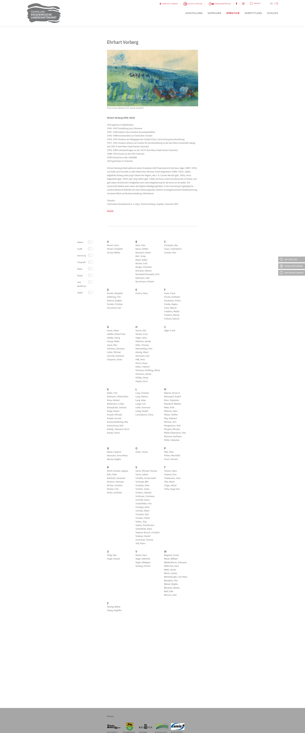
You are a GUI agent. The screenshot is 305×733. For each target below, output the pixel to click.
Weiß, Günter (170, 569)
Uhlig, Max (112, 555)
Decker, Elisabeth (115, 293)
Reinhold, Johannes (116, 478)
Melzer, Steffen (171, 414)
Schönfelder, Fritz (143, 503)
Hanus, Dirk (140, 330)
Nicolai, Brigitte (114, 459)
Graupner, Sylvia (114, 359)
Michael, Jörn (170, 421)
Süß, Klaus (140, 543)
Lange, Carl (140, 403)
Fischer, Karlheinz (172, 296)
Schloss (272, 13)
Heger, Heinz (141, 337)
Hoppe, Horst (141, 381)
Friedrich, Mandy (171, 315)
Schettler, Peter (142, 485)
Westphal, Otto (171, 580)
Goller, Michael (114, 352)
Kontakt (257, 3)
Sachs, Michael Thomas (146, 470)
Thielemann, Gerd (172, 478)
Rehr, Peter (112, 474)
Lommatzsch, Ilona (144, 414)
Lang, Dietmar (141, 396)
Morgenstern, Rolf (172, 425)
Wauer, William (171, 558)
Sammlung (214, 13)
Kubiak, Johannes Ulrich (118, 429)
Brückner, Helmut (143, 270)
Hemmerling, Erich (143, 348)
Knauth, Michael (114, 414)
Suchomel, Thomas (144, 539)
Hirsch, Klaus (141, 363)
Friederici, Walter (172, 311)
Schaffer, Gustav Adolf (145, 478)
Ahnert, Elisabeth (115, 248)
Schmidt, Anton (142, 499)
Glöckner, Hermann (116, 348)
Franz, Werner (170, 307)
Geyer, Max (112, 345)
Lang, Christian (142, 392)
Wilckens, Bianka (172, 587)
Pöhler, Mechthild (172, 455)
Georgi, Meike (113, 341)
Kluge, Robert (113, 411)
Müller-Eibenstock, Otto (175, 432)
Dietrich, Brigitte (114, 300)
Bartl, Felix (140, 245)
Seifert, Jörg (141, 521)
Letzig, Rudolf (141, 411)
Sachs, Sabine (141, 474)
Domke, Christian (115, 304)
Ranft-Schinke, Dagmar (117, 470)
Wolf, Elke (168, 591)
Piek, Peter (169, 451)
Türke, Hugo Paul (172, 489)
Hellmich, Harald (143, 341)
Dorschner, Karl (114, 307)
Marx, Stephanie (171, 400)
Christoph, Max (171, 245)
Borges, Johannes (143, 267)
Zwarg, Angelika (114, 610)
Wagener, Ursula (171, 555)
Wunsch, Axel (170, 594)
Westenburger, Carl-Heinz (175, 576)
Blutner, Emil (141, 263)
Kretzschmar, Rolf (115, 425)
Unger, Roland (113, 558)
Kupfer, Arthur (113, 432)
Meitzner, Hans (171, 411)
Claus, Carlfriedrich (173, 248)
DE (271, 3)
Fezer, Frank (169, 293)
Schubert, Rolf (142, 514)
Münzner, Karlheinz (173, 436)
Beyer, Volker (141, 259)
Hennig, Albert (142, 352)
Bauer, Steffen (141, 248)
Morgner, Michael (172, 429)
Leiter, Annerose (142, 407)
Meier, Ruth (169, 407)
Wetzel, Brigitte (171, 584)
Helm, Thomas (142, 345)
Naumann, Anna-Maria (117, 455)
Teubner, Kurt (170, 474)
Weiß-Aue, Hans (171, 565)
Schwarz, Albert (142, 517)
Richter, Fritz (113, 489)
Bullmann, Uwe (142, 277)
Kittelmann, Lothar (115, 403)
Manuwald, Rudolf (172, 396)
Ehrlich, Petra (141, 293)
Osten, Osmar (141, 451)
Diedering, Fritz (114, 296)
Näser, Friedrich (114, 451)
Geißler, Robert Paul (116, 334)
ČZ (277, 3)
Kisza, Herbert (113, 400)
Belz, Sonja (140, 256)
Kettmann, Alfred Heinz (117, 396)
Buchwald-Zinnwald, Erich (147, 274)
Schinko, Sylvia (142, 489)
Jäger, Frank (169, 330)
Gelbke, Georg (113, 337)
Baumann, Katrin (143, 252)
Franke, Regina (171, 304)
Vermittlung (253, 13)
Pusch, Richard (171, 459)
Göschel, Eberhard (115, 355)
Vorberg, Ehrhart (142, 565)
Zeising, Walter (113, 606)
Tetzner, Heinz (170, 470)
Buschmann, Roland (144, 281)
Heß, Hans (140, 359)
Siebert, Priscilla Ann (144, 525)
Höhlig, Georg (141, 377)
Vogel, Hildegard (142, 562)
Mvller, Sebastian (172, 440)
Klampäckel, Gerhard (116, 407)
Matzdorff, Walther (172, 403)
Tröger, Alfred (170, 485)
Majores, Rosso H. (172, 392)
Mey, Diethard (170, 418)
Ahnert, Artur (113, 245)
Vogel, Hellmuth (142, 558)
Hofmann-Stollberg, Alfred (147, 370)
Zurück (110, 210)
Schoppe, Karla (142, 507)
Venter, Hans (141, 555)
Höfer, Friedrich (142, 366)
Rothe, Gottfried (114, 492)
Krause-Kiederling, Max (117, 421)
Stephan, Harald (142, 536)
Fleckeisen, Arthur (172, 300)
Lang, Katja (140, 400)
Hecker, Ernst (141, 334)
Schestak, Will (141, 481)
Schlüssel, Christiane (145, 496)
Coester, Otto (170, 252)
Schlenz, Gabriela (143, 492)
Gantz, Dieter (113, 330)
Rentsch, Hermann (115, 481)
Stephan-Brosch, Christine (147, 532)
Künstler (233, 13)
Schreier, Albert (142, 510)
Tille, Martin (169, 481)
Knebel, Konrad (114, 418)
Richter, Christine (115, 485)
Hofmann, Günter (143, 374)
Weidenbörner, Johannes (175, 562)
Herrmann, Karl (142, 355)
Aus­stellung (194, 13)
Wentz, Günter (170, 573)
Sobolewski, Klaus (143, 528)
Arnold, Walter (113, 252)
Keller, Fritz (112, 392)
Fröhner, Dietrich (171, 318)
